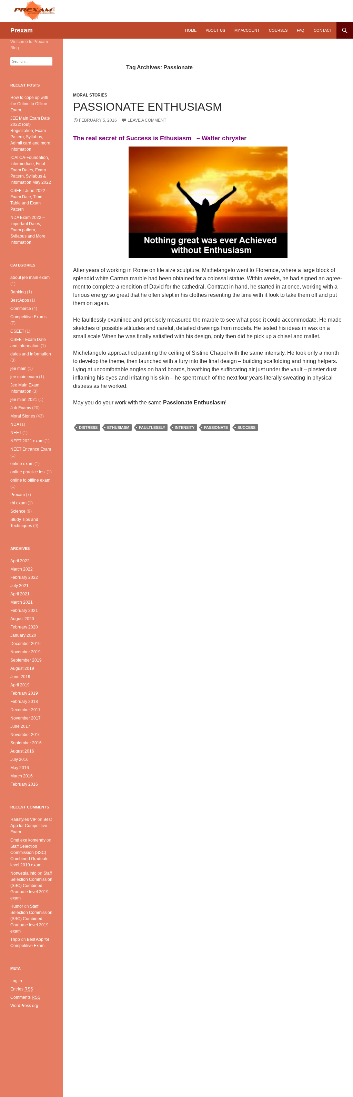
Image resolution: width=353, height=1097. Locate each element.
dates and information (30, 354)
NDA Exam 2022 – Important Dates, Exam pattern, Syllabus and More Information (28, 230)
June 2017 (20, 726)
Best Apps (19, 300)
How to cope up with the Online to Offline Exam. (29, 103)
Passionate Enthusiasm (147, 106)
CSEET (17, 331)
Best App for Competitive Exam (31, 825)
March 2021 (21, 602)
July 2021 (19, 585)
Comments (25, 997)
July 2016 (19, 759)
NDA (14, 424)
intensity (184, 427)
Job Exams (20, 407)
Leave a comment (147, 120)
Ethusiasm (118, 427)
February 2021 (24, 610)
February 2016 (24, 784)
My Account (247, 30)
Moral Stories (90, 95)
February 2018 (24, 701)
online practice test (28, 472)
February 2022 (24, 577)
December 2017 (25, 709)
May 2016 (19, 767)
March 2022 (21, 569)
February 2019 (24, 693)
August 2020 (22, 618)
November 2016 (25, 734)
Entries (21, 989)
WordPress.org (24, 1005)
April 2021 (20, 594)
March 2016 (21, 776)
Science (18, 511)
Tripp (15, 939)
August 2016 (22, 751)
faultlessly (152, 427)
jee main (18, 368)
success (246, 427)
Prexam (21, 30)
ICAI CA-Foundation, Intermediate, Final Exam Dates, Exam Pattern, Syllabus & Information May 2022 (30, 170)
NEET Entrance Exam (30, 449)
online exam (21, 463)
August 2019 (22, 668)
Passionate (216, 427)
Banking (18, 292)
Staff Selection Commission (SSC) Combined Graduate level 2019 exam (31, 885)
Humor (16, 906)
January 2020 (23, 635)
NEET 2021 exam (26, 441)
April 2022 (20, 560)
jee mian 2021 (23, 399)
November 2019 (25, 652)
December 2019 (25, 643)
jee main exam (24, 376)
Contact (323, 30)
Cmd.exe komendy (28, 840)
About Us (215, 30)
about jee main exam (30, 277)
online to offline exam (30, 480)
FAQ (300, 30)
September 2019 (26, 660)
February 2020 (24, 627)
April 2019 (20, 685)
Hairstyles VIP (23, 819)
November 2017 (25, 718)
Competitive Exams (28, 316)
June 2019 (20, 676)
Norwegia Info (23, 873)
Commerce (20, 308)
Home (190, 30)
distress (88, 427)
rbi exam (18, 503)
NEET (15, 432)
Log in (16, 980)
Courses (278, 30)
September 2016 (26, 743)
